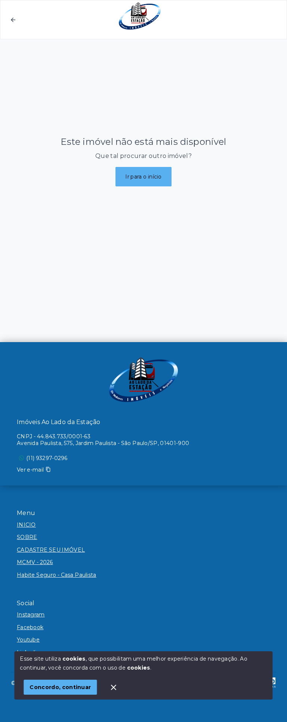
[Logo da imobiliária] (143, 379)
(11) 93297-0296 (47, 458)
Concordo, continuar (60, 687)
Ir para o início (143, 176)
